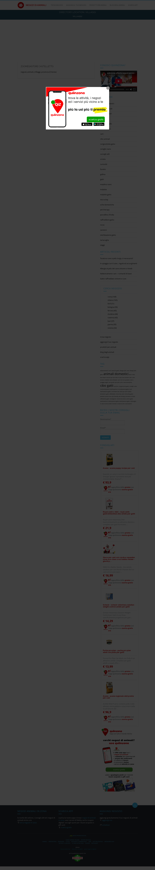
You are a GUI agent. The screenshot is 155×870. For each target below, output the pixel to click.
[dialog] (77, 108)
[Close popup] (108, 88)
